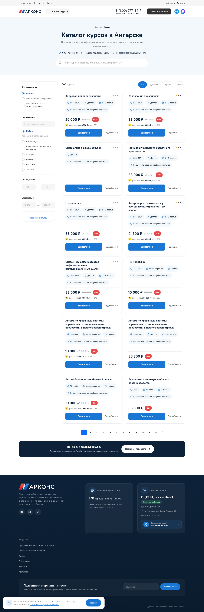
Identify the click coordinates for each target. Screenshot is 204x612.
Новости (23, 566)
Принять (93, 603)
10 (143, 432)
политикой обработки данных (44, 604)
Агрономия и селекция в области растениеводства (148, 381)
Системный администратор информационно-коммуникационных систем (82, 265)
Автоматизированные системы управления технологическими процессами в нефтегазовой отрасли (88, 324)
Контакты (39, 3)
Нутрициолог (73, 203)
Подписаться (170, 586)
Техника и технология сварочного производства (149, 149)
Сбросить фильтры (38, 218)
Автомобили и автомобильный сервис (88, 379)
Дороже (167, 84)
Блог (49, 3)
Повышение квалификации (32, 550)
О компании (25, 3)
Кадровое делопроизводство (83, 96)
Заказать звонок (159, 11)
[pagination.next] (162, 432)
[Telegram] (22, 512)
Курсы (22, 556)
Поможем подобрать (135, 449)
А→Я (143, 84)
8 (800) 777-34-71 (129, 10)
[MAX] (30, 512)
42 (156, 432)
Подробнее (110, 132)
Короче (180, 84)
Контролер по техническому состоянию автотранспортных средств (146, 207)
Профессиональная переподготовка (36, 545)
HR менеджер (136, 262)
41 (150, 432)
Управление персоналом (143, 96)
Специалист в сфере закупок (83, 147)
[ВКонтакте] (38, 512)
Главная (98, 27)
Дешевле (154, 84)
